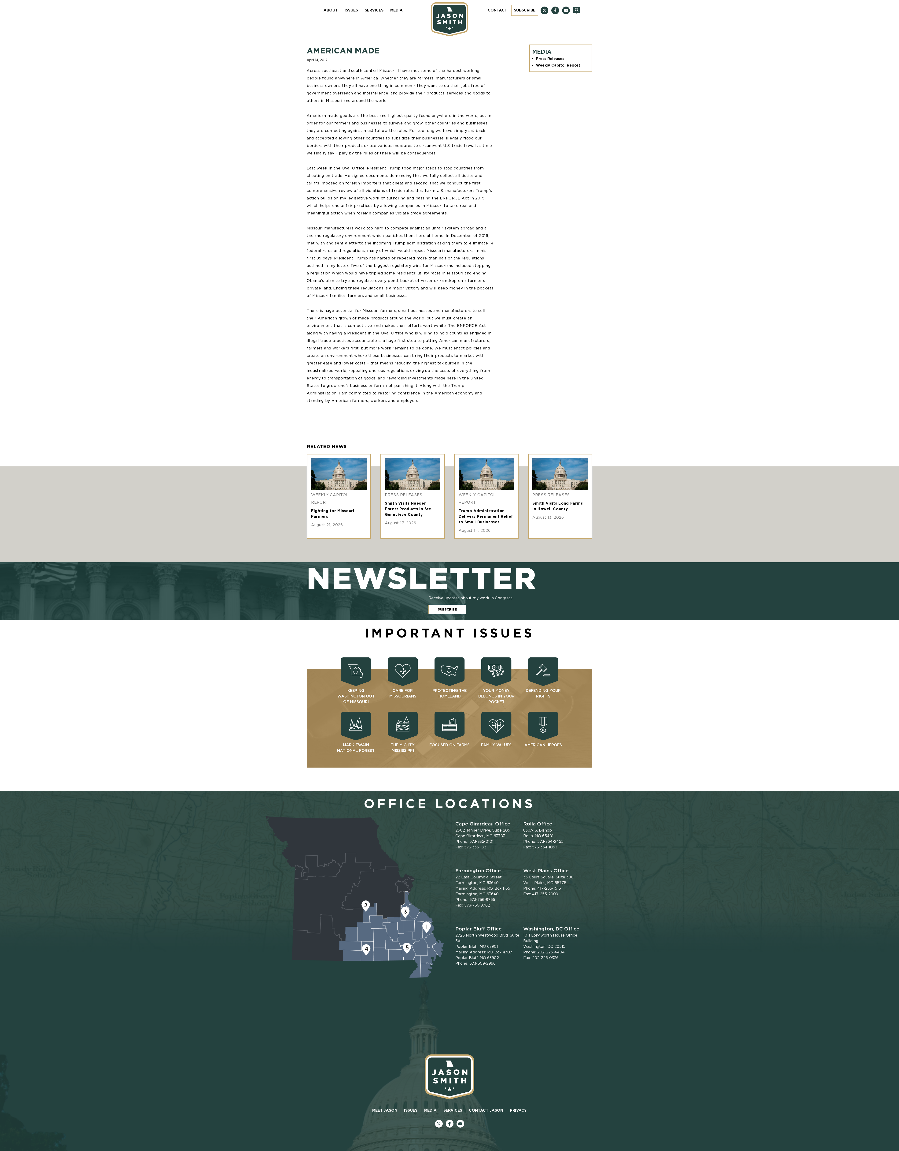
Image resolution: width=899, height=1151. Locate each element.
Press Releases (550, 58)
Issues (351, 10)
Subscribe (524, 10)
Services (374, 10)
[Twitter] (544, 10)
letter (353, 243)
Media (396, 10)
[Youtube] (566, 10)
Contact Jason (486, 1110)
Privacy (518, 1110)
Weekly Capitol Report (558, 65)
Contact (497, 10)
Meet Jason (384, 1110)
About (331, 10)
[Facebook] (555, 10)
